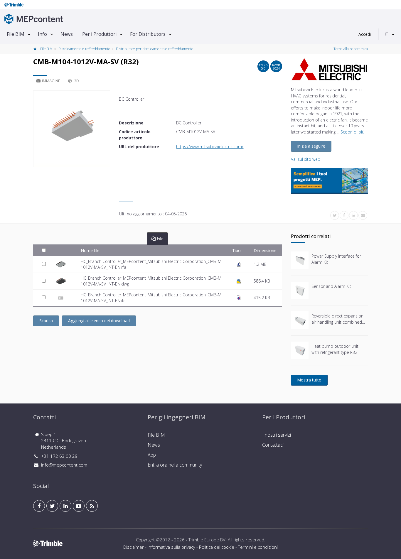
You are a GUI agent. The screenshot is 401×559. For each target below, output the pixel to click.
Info (42, 34)
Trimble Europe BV (206, 540)
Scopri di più (352, 132)
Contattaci (273, 445)
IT (386, 34)
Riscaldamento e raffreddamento (84, 48)
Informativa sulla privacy (171, 547)
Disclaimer (133, 547)
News (66, 34)
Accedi (364, 34)
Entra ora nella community (175, 465)
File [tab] (160, 238)
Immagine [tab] (51, 80)
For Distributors (148, 34)
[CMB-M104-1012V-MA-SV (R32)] (71, 129)
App (152, 455)
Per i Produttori (99, 34)
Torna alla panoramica (350, 48)
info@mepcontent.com (64, 465)
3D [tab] (76, 80)
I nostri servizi (276, 435)
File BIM (15, 34)
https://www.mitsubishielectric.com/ (209, 146)
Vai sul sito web (305, 159)
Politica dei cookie (216, 547)
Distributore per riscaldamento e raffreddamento (154, 48)
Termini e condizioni (258, 547)
